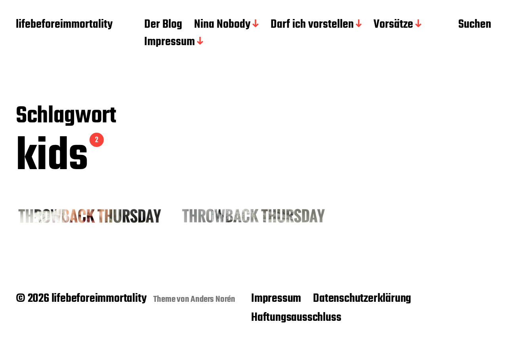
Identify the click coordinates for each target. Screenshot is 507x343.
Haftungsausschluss (296, 318)
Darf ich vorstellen (312, 25)
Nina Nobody (222, 25)
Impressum (169, 42)
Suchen (474, 25)
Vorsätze (393, 25)
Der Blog (163, 25)
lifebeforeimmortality (64, 25)
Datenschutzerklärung (362, 299)
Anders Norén (213, 299)
